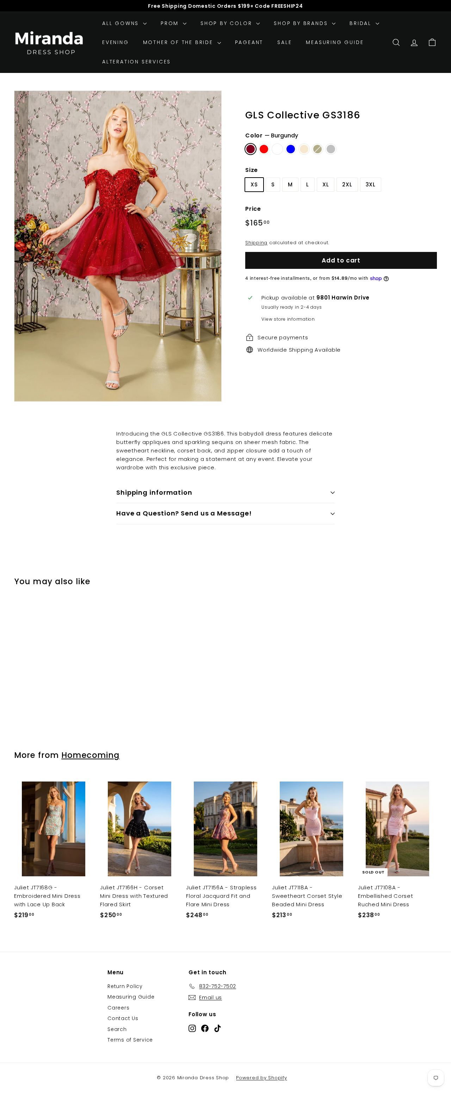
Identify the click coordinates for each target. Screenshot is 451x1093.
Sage (317, 149)
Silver (331, 149)
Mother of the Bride (179, 42)
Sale (284, 42)
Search (117, 1029)
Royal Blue (290, 149)
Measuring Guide (335, 42)
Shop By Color (227, 23)
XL (325, 184)
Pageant (249, 42)
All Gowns (121, 23)
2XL (347, 184)
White (277, 149)
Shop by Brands (302, 23)
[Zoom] (117, 246)
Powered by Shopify (261, 1077)
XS (254, 184)
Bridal (362, 23)
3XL (371, 184)
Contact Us (122, 1018)
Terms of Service (130, 1039)
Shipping (256, 243)
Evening (115, 42)
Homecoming (90, 755)
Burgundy (250, 149)
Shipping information (154, 492)
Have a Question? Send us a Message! (184, 513)
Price (253, 209)
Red (264, 149)
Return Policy (125, 986)
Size (251, 170)
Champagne (304, 149)
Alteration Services (136, 61)
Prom (171, 23)
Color (271, 135)
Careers (118, 1007)
